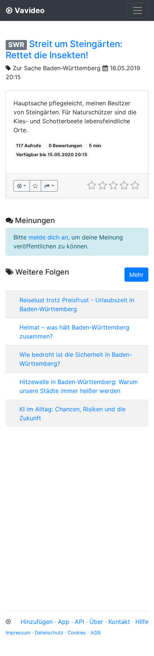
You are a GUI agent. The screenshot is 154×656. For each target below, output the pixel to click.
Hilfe (141, 621)
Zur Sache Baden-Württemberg (57, 68)
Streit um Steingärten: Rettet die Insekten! (64, 49)
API (79, 621)
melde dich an (48, 237)
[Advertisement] (77, 510)
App (64, 621)
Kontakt (119, 621)
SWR (16, 45)
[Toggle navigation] (137, 10)
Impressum (18, 632)
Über (96, 621)
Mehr (136, 274)
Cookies (77, 632)
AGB (95, 632)
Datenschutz (49, 632)
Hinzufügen (37, 621)
